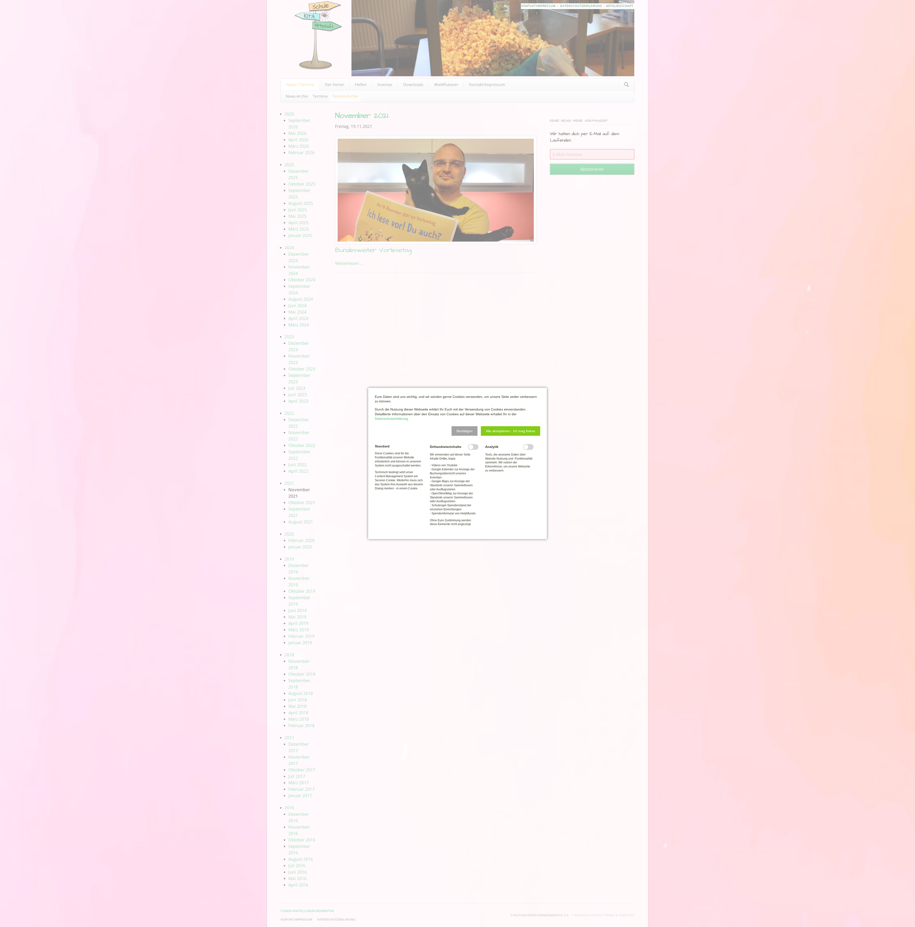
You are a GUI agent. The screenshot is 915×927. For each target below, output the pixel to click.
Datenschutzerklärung (391, 418)
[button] (465, 431)
